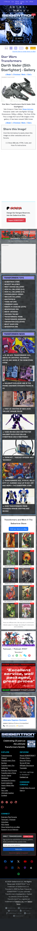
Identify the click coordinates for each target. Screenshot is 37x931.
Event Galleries (7, 783)
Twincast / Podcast (8, 819)
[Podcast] (25, 868)
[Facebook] (5, 861)
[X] (18, 861)
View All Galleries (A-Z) (14, 289)
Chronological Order (13, 294)
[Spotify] (18, 874)
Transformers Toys (14, 278)
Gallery (11, 48)
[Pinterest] (32, 861)
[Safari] (7, 802)
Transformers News (14, 334)
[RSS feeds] (18, 868)
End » (30, 74)
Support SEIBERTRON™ (16, 220)
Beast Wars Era (11, 324)
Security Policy (25, 760)
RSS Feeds (5, 824)
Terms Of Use (25, 763)
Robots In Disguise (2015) (15, 307)
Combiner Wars (11, 304)
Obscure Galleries (12, 297)
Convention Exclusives (14, 322)
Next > (24, 74)
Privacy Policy (25, 758)
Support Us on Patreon (9, 829)
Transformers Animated (15, 319)
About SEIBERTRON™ (28, 755)
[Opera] (2, 807)
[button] (10, 10)
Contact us (24, 777)
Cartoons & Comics (8, 780)
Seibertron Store (12, 282)
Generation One (11, 327)
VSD (26, 48)
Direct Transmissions (17, 836)
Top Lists (4, 790)
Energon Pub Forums (9, 770)
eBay (6, 48)
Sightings (33, 48)
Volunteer (5, 822)
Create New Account (27, 788)
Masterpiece (9, 299)
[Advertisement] (18, 173)
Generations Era (11, 309)
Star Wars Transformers (11, 59)
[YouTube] (25, 861)
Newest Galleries (12, 284)
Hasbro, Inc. (19, 901)
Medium (15, 48)
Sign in (22, 790)
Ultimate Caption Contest (15, 720)
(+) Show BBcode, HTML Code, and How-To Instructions (18, 144)
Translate (23, 768)
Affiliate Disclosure (27, 765)
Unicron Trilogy (11, 314)
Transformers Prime (13, 317)
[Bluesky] (12, 861)
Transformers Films (8, 773)
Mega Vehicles (27, 109)
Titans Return (10, 302)
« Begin (8, 74)
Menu (19, 38)
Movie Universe (11, 312)
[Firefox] (11, 802)
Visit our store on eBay (18, 529)
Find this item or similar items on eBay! (24, 51)
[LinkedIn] (12, 868)
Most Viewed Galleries (14, 287)
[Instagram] (6, 868)
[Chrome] (2, 802)
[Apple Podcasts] (31, 868)
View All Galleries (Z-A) (14, 292)
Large (21, 48)
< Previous (16, 74)
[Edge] (16, 802)
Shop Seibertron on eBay (10, 827)
